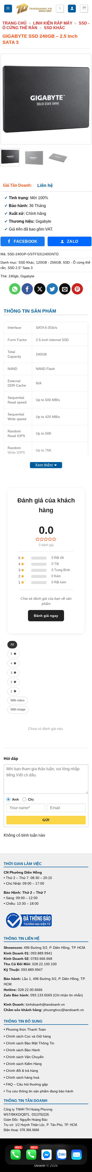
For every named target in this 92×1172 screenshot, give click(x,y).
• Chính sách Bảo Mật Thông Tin (29, 1043)
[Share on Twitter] (52, 289)
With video (18, 700)
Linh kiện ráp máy (52, 23)
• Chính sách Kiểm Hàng (23, 1063)
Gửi (45, 820)
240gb (13, 276)
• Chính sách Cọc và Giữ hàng (27, 1036)
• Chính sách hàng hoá (21, 1077)
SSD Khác (54, 28)
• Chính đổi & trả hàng (21, 1070)
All (12, 644)
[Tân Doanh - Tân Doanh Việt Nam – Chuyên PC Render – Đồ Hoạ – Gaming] (34, 8)
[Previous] (8, 99)
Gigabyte (27, 276)
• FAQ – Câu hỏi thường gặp (26, 1084)
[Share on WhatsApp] (15, 289)
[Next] (83, 99)
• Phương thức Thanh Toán (25, 1029)
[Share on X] (40, 289)
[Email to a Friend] (65, 289)
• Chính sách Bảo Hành (22, 1050)
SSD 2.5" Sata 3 (20, 268)
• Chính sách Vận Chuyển (24, 1057)
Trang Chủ (14, 23)
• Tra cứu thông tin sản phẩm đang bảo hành (38, 1091)
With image (18, 709)
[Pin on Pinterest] (77, 289)
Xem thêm (44, 465)
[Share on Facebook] (27, 289)
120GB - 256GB (48, 262)
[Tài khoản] (72, 9)
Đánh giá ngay (46, 616)
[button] (8, 9)
